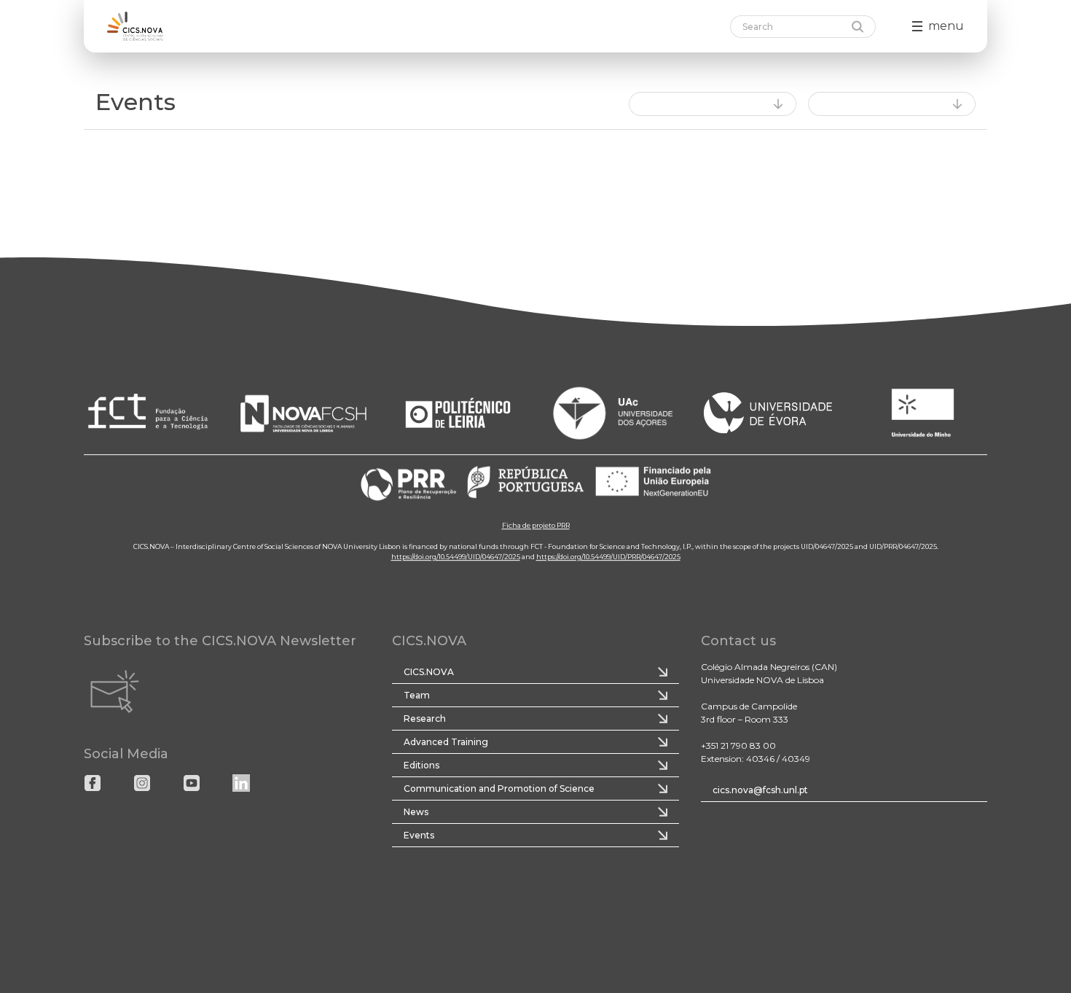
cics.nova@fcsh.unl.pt (760, 789)
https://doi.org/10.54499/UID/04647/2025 (455, 557)
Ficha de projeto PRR (536, 525)
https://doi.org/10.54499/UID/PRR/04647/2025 (608, 557)
